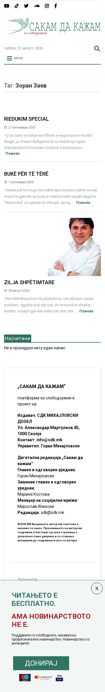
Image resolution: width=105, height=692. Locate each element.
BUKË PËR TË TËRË (26, 174)
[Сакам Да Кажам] (52, 39)
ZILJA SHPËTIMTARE (29, 282)
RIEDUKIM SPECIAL (26, 119)
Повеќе (13, 153)
